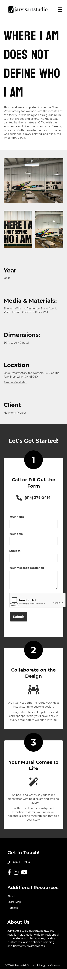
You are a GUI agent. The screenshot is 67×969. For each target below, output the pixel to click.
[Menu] (59, 9)
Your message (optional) (26, 568)
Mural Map (14, 902)
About (11, 896)
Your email (16, 534)
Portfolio (13, 907)
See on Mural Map (15, 382)
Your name (17, 516)
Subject (14, 551)
